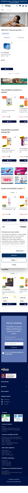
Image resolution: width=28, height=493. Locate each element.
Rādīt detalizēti (20, 250)
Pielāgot (13, 260)
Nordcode (17, 479)
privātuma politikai (16, 352)
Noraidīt (14, 264)
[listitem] (14, 400)
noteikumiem (8, 354)
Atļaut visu (14, 255)
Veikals (2, 9)
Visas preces (5, 33)
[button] (23, 5)
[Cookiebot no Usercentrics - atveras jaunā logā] (20, 227)
